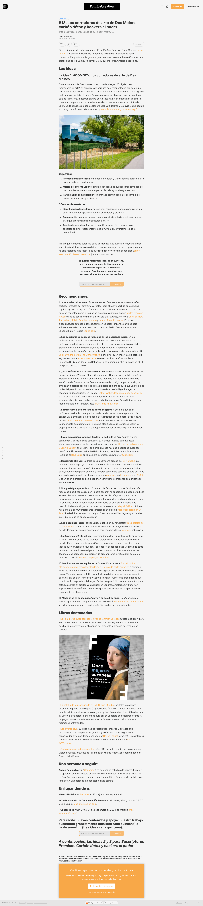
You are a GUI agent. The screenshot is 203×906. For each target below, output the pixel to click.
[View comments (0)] (69, 44)
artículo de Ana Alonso (107, 403)
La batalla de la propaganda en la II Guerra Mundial (87, 705)
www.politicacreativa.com (70, 861)
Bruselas (84, 794)
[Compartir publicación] (167, 6)
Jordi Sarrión (135, 316)
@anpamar (89, 770)
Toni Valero (64, 320)
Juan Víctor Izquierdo (118, 856)
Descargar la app (111, 903)
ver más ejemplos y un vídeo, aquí (119, 109)
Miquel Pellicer (125, 506)
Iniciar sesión (193, 6)
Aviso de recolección (40, 903)
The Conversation (90, 354)
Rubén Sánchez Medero (84, 320)
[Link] (55, 68)
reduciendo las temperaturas (128, 601)
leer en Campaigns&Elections (94, 557)
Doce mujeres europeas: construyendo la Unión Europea (90, 619)
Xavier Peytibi (97, 856)
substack (126, 530)
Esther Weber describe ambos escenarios (120, 393)
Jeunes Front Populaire (111, 320)
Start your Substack (95, 903)
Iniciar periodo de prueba (101, 886)
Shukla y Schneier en (70, 354)
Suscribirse (177, 6)
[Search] (162, 6)
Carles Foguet (110, 736)
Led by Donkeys (68, 728)
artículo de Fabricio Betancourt (81, 420)
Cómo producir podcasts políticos (78, 749)
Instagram (125, 475)
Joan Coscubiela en (128, 509)
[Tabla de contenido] (2, 453)
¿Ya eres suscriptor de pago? (101, 892)
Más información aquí (84, 804)
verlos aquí (89, 331)
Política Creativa (65, 36)
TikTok (140, 475)
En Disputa (127, 455)
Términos (30, 903)
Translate (64, 18)
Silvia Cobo (129, 461)
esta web (111, 475)
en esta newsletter (87, 358)
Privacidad (22, 903)
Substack (179, 903)
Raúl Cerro (76, 455)
